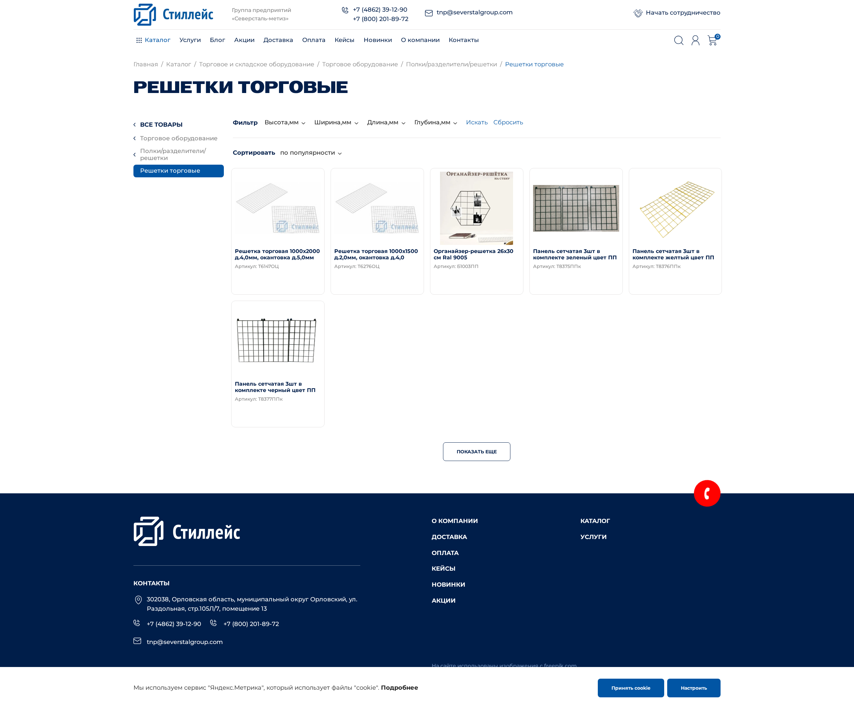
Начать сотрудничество (683, 12)
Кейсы (345, 40)
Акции (244, 40)
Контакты (464, 40)
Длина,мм (382, 122)
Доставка (278, 40)
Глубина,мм (432, 122)
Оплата (314, 40)
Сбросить (508, 122)
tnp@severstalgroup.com (475, 12)
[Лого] (173, 14)
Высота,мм (282, 122)
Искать (477, 122)
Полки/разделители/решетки (173, 154)
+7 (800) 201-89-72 (380, 19)
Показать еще (477, 452)
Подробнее (265, 282)
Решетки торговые (170, 170)
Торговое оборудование (179, 138)
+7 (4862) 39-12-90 (380, 9)
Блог (217, 40)
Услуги (190, 40)
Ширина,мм (332, 122)
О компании (420, 40)
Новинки (378, 40)
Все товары (161, 124)
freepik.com (560, 666)
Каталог (157, 40)
